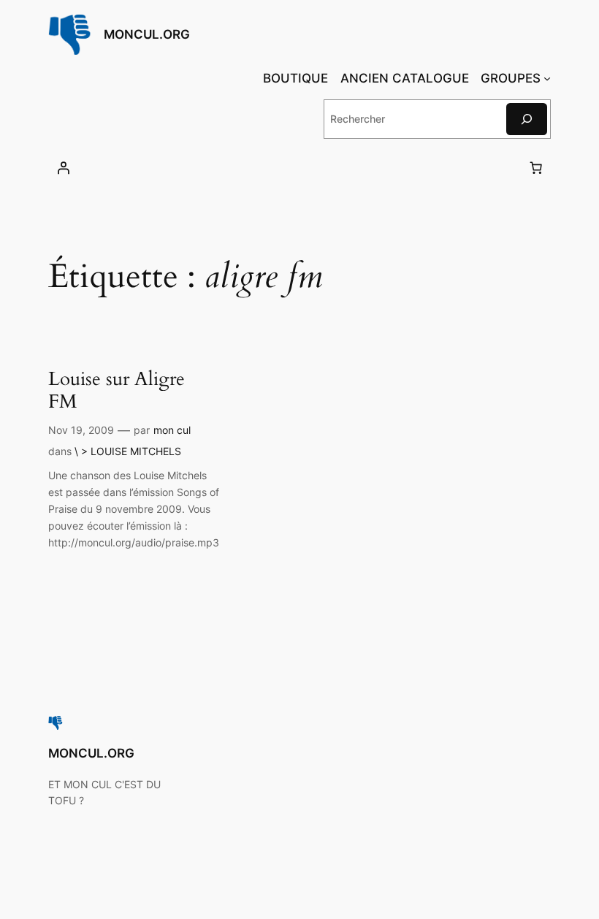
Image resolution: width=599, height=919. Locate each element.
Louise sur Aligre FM (116, 390)
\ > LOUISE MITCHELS (128, 451)
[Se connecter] (63, 168)
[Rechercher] (526, 118)
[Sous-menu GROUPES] (547, 78)
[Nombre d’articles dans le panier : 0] (535, 168)
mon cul (172, 430)
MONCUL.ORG (147, 34)
